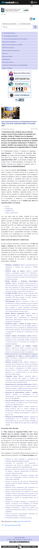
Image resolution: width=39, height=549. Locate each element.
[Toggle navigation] (31, 6)
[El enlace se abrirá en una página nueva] (19, 73)
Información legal (20, 537)
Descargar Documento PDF (12, 525)
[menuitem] (19, 33)
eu (2, 14)
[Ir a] (18, 10)
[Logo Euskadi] (19, 3)
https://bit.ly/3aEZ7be (24, 521)
